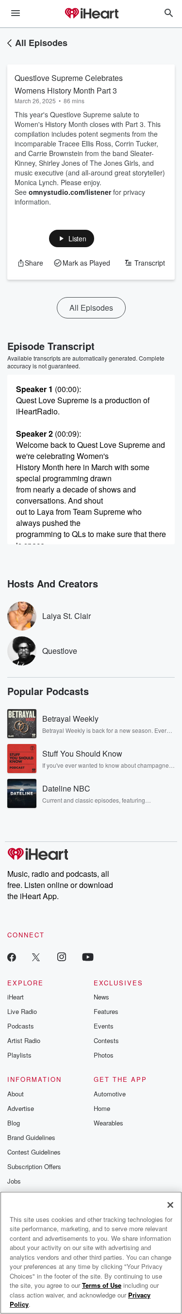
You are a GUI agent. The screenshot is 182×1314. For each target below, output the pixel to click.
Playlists (19, 1055)
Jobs (14, 1181)
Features (106, 1011)
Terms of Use (101, 1285)
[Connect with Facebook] (11, 956)
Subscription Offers (34, 1166)
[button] (71, 238)
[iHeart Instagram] (61, 956)
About (15, 1093)
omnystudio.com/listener (70, 192)
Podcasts (20, 1025)
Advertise (20, 1108)
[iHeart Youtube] (88, 956)
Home (102, 1108)
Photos (104, 1055)
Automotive (110, 1093)
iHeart (15, 996)
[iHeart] (91, 14)
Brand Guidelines (31, 1137)
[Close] (170, 1205)
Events (104, 1025)
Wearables (108, 1122)
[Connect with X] (36, 956)
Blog (13, 1122)
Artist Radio (23, 1040)
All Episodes (41, 42)
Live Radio (22, 1011)
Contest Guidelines (34, 1151)
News (101, 996)
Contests (106, 1040)
